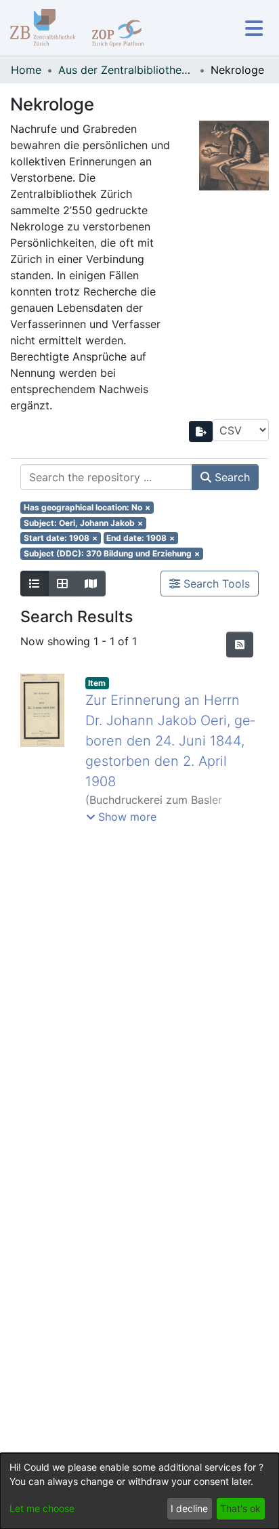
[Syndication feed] (239, 644)
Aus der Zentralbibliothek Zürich (126, 70)
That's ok (240, 1508)
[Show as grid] (62, 583)
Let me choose (41, 1508)
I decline (189, 1508)
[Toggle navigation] (253, 28)
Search (230, 477)
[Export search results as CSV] (201, 431)
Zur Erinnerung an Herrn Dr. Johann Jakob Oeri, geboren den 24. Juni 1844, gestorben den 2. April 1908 (170, 741)
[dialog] (139, 1491)
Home (26, 70)
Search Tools (215, 583)
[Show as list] (34, 583)
